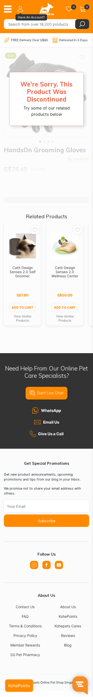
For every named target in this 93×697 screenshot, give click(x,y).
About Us (68, 607)
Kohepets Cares (68, 626)
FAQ (25, 616)
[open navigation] (10, 9)
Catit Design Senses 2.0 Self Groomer (23, 272)
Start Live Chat (50, 392)
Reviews (68, 635)
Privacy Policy (25, 635)
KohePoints (68, 616)
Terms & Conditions (25, 626)
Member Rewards (25, 645)
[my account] (21, 9)
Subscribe (46, 521)
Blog (68, 645)
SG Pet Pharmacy (25, 654)
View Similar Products (23, 318)
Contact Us (25, 607)
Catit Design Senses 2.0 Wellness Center (64, 272)
